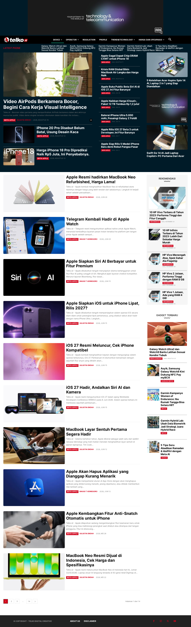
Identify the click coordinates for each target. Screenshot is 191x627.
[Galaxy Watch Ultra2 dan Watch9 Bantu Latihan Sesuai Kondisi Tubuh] (167, 334)
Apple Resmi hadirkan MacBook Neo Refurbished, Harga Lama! (100, 179)
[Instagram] (161, 621)
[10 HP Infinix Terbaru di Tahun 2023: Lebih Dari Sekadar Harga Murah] (154, 234)
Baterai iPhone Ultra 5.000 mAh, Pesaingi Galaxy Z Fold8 (119, 117)
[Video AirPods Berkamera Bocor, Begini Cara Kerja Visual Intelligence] (47, 74)
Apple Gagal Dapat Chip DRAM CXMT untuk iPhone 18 (119, 57)
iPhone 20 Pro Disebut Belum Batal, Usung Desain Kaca (60, 130)
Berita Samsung (156, 358)
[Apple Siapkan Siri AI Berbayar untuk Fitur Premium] (34, 277)
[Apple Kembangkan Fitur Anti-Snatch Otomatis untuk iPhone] (34, 529)
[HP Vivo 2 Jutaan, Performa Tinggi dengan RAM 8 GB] (154, 277)
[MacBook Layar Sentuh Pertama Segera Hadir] (34, 445)
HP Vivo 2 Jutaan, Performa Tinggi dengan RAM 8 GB (173, 276)
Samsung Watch (167, 381)
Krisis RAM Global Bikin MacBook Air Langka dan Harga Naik (119, 72)
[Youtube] (175, 621)
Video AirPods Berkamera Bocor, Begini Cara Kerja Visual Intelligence (45, 104)
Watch (163, 408)
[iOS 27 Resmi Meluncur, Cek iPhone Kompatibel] (34, 361)
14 (29, 601)
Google (164, 457)
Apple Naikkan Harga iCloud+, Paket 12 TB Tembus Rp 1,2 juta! (120, 102)
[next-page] (35, 601)
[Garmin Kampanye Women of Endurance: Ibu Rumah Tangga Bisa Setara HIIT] (153, 395)
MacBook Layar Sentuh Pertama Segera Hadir (96, 432)
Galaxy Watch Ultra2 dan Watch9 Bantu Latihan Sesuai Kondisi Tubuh (54, 48)
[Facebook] (154, 621)
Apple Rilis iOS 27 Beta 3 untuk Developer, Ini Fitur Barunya (119, 131)
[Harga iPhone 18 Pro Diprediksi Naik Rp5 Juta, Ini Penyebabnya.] (18, 156)
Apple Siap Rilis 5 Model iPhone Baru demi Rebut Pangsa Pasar (120, 145)
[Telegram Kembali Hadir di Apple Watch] (34, 235)
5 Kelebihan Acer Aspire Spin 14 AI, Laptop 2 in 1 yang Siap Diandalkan (166, 83)
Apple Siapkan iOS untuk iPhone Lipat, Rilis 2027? (102, 305)
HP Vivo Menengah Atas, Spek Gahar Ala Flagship (174, 257)
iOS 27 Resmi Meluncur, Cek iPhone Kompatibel (100, 347)
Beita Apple (9, 120)
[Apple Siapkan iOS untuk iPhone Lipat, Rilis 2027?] (34, 319)
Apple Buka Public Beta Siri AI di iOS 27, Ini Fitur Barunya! (120, 88)
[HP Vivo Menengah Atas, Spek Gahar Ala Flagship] (154, 259)
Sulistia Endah (24, 120)
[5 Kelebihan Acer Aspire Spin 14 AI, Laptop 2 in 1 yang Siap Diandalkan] (167, 64)
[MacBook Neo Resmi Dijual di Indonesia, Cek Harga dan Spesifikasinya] (34, 571)
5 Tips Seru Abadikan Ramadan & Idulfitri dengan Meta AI (169, 48)
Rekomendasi (155, 222)
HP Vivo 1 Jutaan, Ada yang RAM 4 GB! (172, 295)
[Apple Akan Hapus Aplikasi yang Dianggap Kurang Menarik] (34, 487)
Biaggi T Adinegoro (88, 239)
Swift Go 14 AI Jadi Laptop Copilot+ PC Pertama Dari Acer (165, 154)
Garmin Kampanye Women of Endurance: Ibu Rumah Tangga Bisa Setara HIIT (112, 48)
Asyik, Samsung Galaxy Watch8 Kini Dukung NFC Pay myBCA (82, 48)
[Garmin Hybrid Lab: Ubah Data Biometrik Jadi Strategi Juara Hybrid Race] (153, 422)
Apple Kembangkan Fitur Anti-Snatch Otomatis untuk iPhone (101, 516)
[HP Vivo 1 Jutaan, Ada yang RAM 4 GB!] (154, 296)
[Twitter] (168, 621)
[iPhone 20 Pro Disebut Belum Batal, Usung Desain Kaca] (18, 134)
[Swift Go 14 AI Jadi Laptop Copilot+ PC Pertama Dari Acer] (167, 137)
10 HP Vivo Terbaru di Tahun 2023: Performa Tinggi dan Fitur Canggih (166, 215)
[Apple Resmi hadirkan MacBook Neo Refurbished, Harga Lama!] (34, 193)
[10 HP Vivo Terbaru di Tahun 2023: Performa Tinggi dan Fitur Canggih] (167, 198)
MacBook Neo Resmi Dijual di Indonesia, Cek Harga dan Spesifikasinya (94, 560)
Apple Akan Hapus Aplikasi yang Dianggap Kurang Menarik (97, 474)
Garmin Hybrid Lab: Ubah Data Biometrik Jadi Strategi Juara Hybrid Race (141, 48)
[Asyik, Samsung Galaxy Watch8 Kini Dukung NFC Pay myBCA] (153, 370)
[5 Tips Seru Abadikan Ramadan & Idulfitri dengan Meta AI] (153, 447)
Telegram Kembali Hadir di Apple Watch (97, 221)
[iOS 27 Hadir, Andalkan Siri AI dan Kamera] (34, 403)
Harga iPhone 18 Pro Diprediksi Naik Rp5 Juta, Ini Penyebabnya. (63, 152)
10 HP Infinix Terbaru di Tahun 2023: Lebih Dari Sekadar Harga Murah (172, 236)
